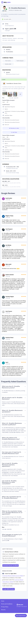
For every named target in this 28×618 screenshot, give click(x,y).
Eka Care (6, 472)
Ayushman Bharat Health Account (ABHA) (12, 575)
